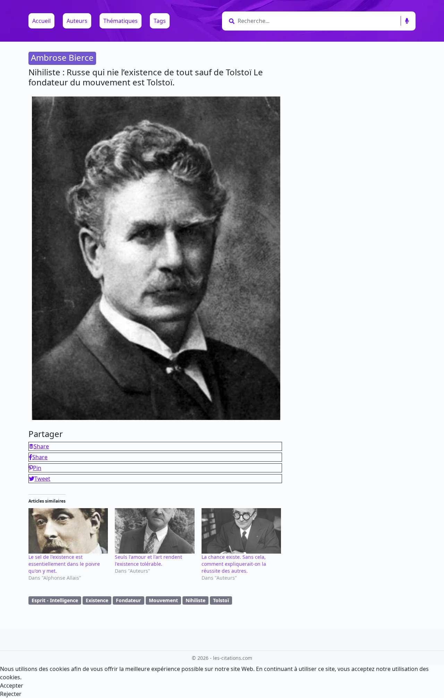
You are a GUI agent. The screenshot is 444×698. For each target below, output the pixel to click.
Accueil (41, 21)
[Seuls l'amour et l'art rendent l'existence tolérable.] (154, 531)
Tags (160, 21)
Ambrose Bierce (62, 57)
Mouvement (163, 600)
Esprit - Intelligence (55, 600)
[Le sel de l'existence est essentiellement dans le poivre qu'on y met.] (68, 531)
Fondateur (128, 600)
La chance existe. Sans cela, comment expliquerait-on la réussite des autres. (234, 564)
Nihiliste (195, 600)
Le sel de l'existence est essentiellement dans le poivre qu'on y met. (64, 564)
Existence (97, 600)
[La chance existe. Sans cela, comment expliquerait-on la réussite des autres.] (241, 531)
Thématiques (120, 21)
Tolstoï (221, 600)
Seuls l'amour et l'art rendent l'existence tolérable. (148, 560)
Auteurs (77, 21)
